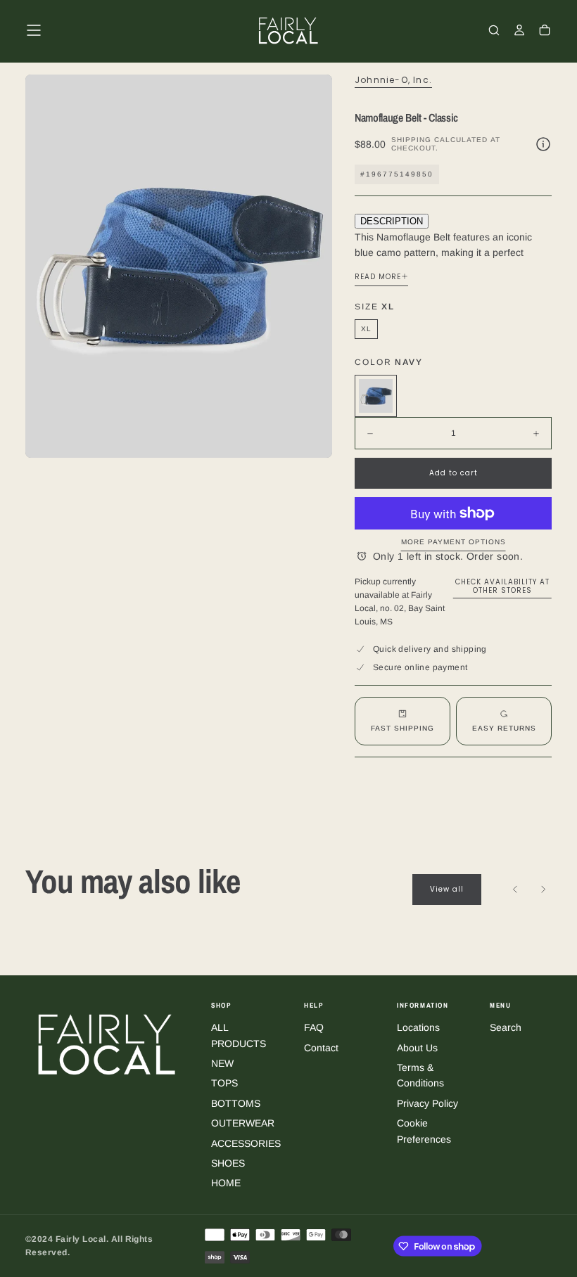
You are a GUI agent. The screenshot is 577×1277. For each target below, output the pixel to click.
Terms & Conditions (420, 1075)
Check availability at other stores (502, 586)
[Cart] (545, 31)
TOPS (224, 1083)
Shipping (411, 139)
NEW (222, 1063)
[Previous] (515, 889)
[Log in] (519, 31)
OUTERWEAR (242, 1123)
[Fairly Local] (107, 1044)
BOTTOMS (235, 1103)
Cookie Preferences (424, 1130)
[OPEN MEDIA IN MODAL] (309, 435)
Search (505, 1027)
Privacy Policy (427, 1103)
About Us (417, 1047)
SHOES (228, 1163)
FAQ (314, 1027)
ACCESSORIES (246, 1143)
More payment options (453, 542)
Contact (321, 1047)
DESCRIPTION (391, 221)
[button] (33, 30)
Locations (418, 1027)
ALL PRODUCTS (238, 1035)
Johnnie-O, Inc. (393, 80)
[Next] (543, 889)
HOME (226, 1182)
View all (447, 889)
